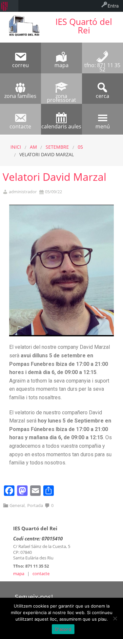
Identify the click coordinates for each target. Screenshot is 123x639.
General (17, 505)
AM (33, 147)
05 (80, 147)
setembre (57, 147)
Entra (113, 6)
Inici (15, 147)
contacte (41, 573)
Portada (35, 505)
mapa (18, 573)
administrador (23, 192)
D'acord (63, 629)
